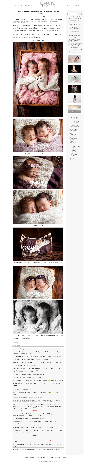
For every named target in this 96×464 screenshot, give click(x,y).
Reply (57, 348)
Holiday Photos (73, 131)
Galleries (20, 5)
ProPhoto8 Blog (54, 461)
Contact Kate (54, 337)
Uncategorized (73, 158)
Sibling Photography (74, 153)
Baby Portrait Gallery (74, 66)
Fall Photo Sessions (76, 146)
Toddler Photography (74, 155)
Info (67, 5)
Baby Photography (74, 117)
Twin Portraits (73, 157)
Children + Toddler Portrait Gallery (74, 87)
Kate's (71, 133)
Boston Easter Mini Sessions (18, 451)
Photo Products (73, 142)
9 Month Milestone (76, 122)
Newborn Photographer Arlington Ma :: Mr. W (55, 451)
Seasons (71, 145)
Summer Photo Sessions (75, 149)
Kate (17, 356)
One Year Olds (75, 125)
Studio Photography (74, 154)
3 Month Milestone (76, 120)
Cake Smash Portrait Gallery (74, 77)
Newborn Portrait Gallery (74, 56)
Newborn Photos (75, 124)
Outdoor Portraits (73, 138)
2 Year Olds (74, 118)
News (71, 137)
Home (15, 5)
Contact (71, 5)
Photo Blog (77, 5)
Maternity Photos (73, 134)
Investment (27, 5)
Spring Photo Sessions (76, 147)
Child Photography (74, 129)
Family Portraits (73, 130)
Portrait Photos (73, 143)
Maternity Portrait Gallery (75, 97)
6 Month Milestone (76, 121)
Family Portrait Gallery (74, 107)
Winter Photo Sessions (77, 151)
